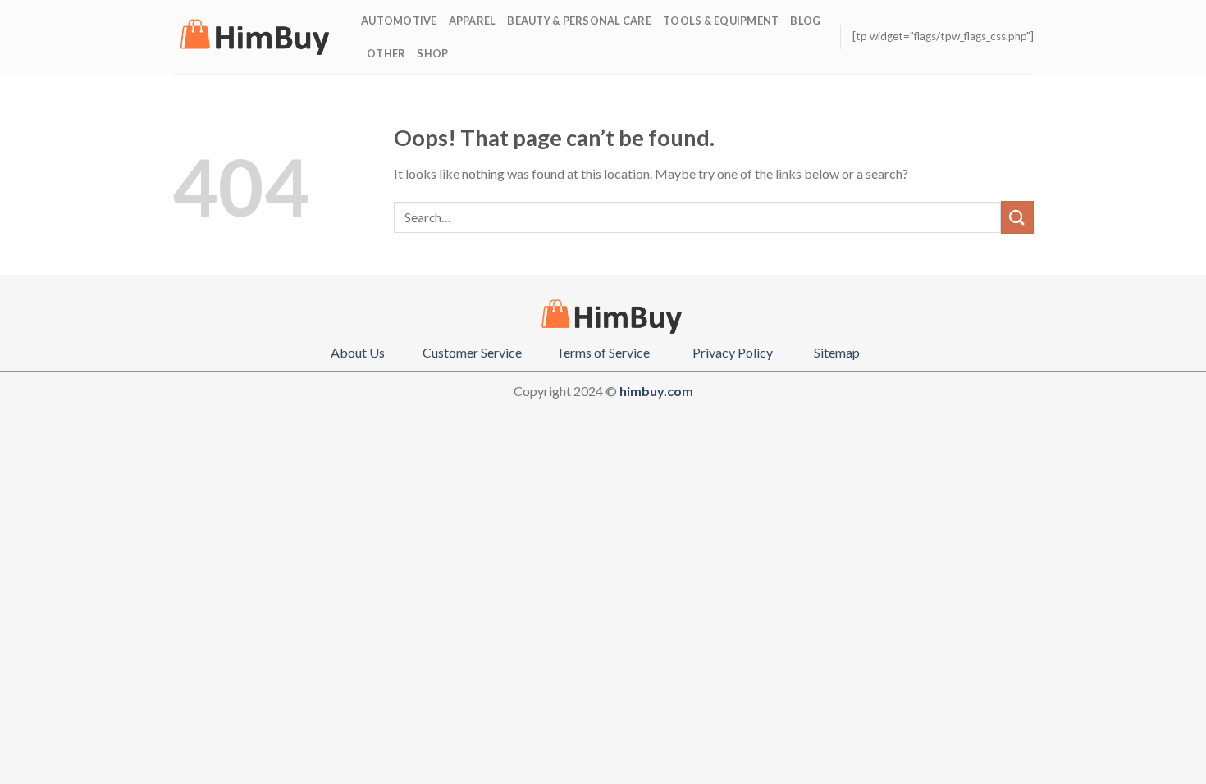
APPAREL (472, 20)
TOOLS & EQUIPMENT (721, 20)
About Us (358, 352)
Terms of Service (603, 352)
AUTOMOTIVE (399, 20)
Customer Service (472, 352)
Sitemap (837, 352)
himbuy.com (656, 391)
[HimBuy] (254, 37)
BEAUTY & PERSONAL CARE (579, 20)
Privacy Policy (732, 352)
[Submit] (1017, 217)
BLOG (805, 20)
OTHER (386, 53)
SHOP (432, 53)
